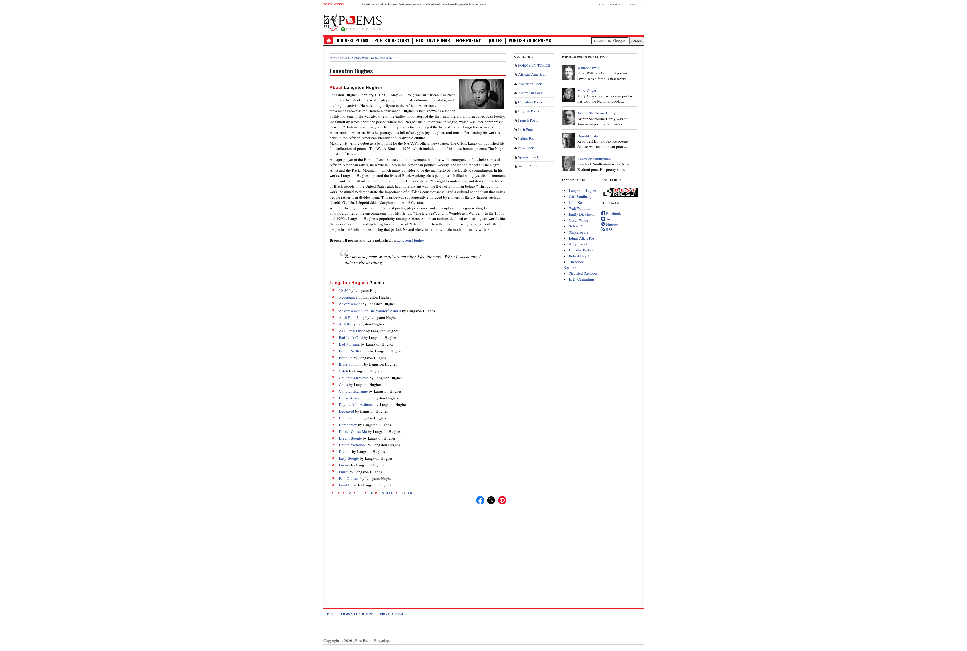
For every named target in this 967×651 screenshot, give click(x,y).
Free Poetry (468, 40)
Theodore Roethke (574, 264)
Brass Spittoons (351, 364)
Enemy (344, 464)
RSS (609, 229)
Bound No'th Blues (354, 350)
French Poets (528, 120)
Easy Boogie (349, 458)
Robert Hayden (581, 255)
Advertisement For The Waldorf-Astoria (370, 310)
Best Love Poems (433, 40)
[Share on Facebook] (480, 499)
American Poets (530, 83)
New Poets (526, 147)
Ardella (345, 323)
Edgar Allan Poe (582, 238)
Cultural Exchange (353, 391)
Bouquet (345, 357)
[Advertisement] (585, 21)
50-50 (343, 290)
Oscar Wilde (578, 220)
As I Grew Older (352, 330)
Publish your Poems (530, 40)
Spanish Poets (529, 156)
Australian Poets (530, 92)
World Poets (527, 165)
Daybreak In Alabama (356, 404)
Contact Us (636, 4)
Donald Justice (589, 135)
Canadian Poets (530, 101)
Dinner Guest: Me (353, 431)
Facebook (613, 213)
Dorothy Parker (581, 249)
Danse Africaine (351, 397)
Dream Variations (352, 444)
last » (407, 493)
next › (387, 493)
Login (600, 4)
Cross (343, 384)
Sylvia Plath (578, 225)
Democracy (348, 424)
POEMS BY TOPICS (534, 65)
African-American (532, 74)
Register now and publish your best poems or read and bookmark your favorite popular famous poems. (424, 4)
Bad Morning (349, 344)
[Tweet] (491, 499)
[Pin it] (502, 499)
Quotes (494, 40)
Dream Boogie (350, 438)
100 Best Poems (352, 40)
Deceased (346, 411)
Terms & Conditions (356, 614)
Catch (343, 370)
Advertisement (350, 303)
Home (328, 614)
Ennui (343, 471)
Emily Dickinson (582, 214)
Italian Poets (527, 138)
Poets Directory (391, 40)
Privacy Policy (393, 614)
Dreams (345, 451)
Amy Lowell (578, 243)
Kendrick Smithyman (594, 158)
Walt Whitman (580, 208)
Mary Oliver (586, 90)
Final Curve (348, 484)
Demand (345, 417)
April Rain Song (351, 317)
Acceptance (348, 297)
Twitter (611, 218)
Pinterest (612, 224)
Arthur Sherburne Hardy (596, 113)
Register (616, 4)
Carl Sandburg (580, 196)
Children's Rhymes (354, 377)
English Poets (528, 110)
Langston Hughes (410, 240)
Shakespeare (579, 232)
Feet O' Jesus (349, 478)
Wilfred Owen (588, 67)
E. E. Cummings (582, 279)
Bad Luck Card (351, 337)
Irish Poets (526, 129)
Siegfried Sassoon (583, 273)
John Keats (577, 202)
